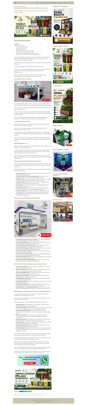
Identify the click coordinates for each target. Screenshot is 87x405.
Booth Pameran (21, 6)
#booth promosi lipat (42, 394)
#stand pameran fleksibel (38, 395)
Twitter (26, 391)
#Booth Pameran (31, 393)
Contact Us (70, 2)
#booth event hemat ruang (22, 393)
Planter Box (60, 2)
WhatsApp (30, 391)
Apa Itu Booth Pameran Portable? (22, 46)
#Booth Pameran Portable (40, 393)
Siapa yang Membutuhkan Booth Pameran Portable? (25, 50)
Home (37, 2)
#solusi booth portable (28, 395)
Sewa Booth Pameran (52, 2)
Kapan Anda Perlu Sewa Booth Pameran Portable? (25, 51)
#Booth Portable (24, 394)
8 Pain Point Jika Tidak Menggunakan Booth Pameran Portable (27, 53)
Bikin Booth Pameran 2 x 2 (20, 49)
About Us (65, 2)
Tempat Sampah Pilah (43, 2)
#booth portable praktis (32, 394)
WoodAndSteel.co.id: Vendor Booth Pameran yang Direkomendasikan (28, 54)
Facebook (21, 391)
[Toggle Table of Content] (39, 44)
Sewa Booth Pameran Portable (21, 48)
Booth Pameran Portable (19, 45)
